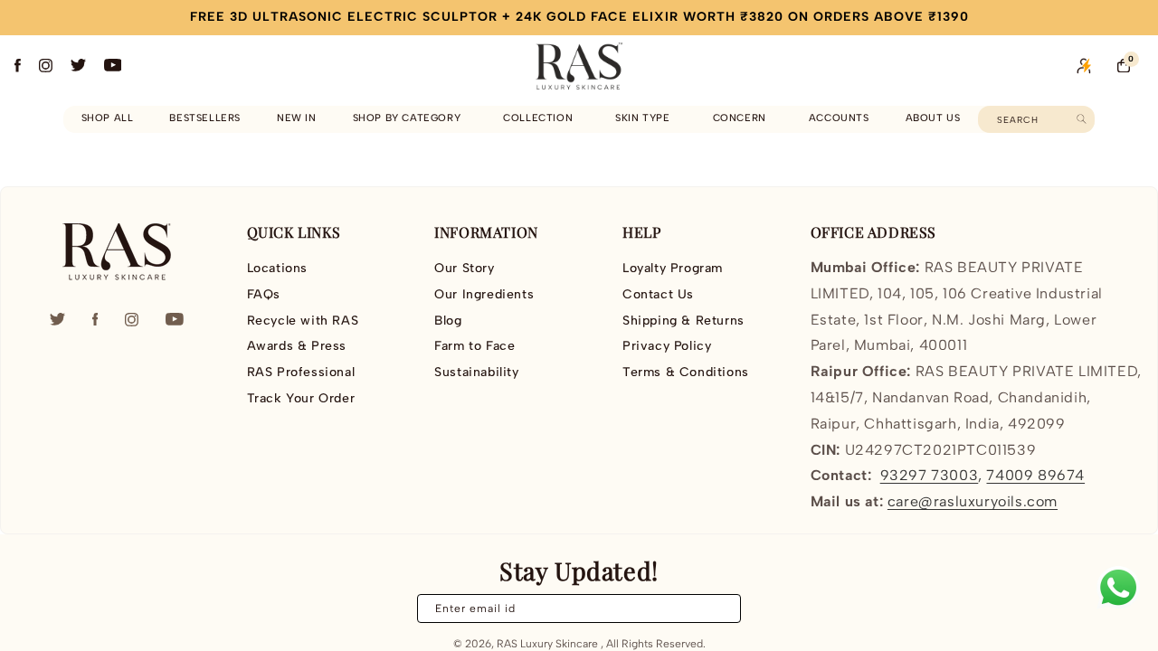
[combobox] (1036, 119)
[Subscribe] (716, 608)
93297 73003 (929, 475)
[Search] (1081, 119)
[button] (410, 118)
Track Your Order (301, 398)
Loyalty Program (672, 268)
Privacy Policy (666, 346)
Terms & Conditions (685, 372)
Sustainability (476, 372)
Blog (447, 320)
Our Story (464, 268)
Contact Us (658, 294)
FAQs (263, 294)
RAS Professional (301, 372)
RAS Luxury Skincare (547, 643)
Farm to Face (474, 346)
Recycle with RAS (303, 320)
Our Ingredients (484, 294)
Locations (277, 268)
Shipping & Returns (683, 320)
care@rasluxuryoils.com (972, 501)
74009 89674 (1035, 475)
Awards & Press (296, 346)
